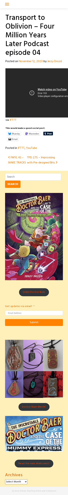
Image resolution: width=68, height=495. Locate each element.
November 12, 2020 (31, 61)
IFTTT (13, 120)
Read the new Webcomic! (34, 463)
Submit (34, 322)
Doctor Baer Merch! (34, 407)
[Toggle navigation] (7, 4)
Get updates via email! (18, 306)
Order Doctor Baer (34, 292)
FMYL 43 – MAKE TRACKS (17, 160)
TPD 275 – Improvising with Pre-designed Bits (41, 160)
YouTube (31, 148)
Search (12, 184)
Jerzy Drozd (54, 61)
